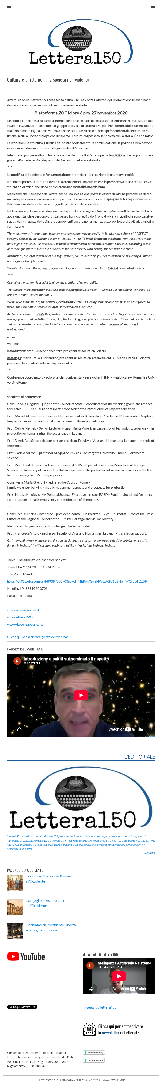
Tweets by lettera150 (99, 1007)
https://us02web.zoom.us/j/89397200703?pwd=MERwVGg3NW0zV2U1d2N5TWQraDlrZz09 (77, 581)
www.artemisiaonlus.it (23, 610)
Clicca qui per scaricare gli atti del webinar (37, 637)
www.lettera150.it (20, 617)
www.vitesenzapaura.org (25, 624)
